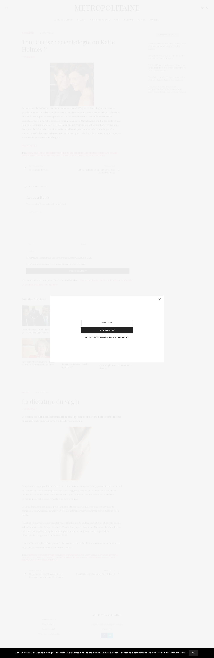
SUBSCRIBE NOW (107, 330)
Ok (193, 653)
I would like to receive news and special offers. (108, 337)
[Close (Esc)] (159, 300)
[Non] (210, 652)
